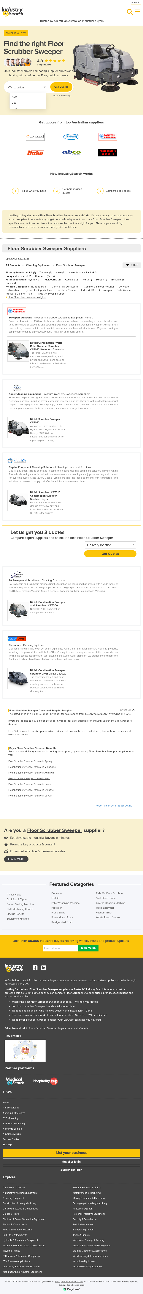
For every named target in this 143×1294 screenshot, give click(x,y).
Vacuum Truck (104, 912)
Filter (134, 265)
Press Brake (58, 912)
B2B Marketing (10, 1118)
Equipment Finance (18, 918)
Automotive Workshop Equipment (20, 1192)
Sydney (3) (34, 279)
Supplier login (71, 1162)
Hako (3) (60, 272)
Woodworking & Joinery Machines (90, 1256)
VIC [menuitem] (14, 103)
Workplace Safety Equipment (88, 1266)
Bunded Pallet (39, 286)
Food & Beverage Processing (17, 1229)
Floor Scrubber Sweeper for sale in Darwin (30, 795)
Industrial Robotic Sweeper (96, 290)
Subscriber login (71, 1170)
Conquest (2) (42, 276)
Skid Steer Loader (106, 898)
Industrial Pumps (11, 1250)
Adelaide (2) (71, 279)
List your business (71, 1153)
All (54, 276)
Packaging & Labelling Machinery (90, 1203)
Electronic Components (15, 1224)
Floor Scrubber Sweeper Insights (27, 297)
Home (6, 1102)
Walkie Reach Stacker (108, 917)
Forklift (55, 898)
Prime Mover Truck (62, 917)
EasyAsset (68, 1019)
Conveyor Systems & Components (20, 1208)
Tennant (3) (45, 272)
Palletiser (56, 907)
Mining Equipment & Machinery (89, 1198)
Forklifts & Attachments (15, 1235)
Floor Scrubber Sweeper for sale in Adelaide (31, 772)
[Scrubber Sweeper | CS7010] (38, 414)
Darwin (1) (11, 283)
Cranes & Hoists (11, 1213)
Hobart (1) (101, 279)
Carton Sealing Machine (20, 904)
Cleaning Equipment (38, 265)
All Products (13, 265)
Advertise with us (12, 1134)
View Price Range (62, 95)
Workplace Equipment (84, 1261)
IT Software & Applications (16, 1261)
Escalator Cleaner (67, 290)
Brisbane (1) (117, 279)
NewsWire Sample (12, 1128)
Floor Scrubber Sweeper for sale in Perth (29, 778)
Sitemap (7, 1144)
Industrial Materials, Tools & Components (24, 1245)
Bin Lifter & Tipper (17, 899)
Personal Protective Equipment (89, 1213)
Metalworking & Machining (87, 1192)
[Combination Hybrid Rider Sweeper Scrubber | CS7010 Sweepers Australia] (38, 338)
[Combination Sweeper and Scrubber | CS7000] (38, 597)
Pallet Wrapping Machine (65, 903)
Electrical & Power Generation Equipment (24, 1219)
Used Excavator (105, 907)
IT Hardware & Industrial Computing (21, 1256)
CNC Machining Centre (20, 909)
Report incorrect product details (114, 805)
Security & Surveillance (84, 1219)
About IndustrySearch (14, 1113)
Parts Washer (124, 290)
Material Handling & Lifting (86, 1187)
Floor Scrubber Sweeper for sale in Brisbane (31, 790)
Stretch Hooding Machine (110, 903)
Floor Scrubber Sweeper (70, 265)
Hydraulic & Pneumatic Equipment (20, 1240)
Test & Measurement (83, 1224)
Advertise (136, 2)
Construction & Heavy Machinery (19, 1203)
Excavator (57, 893)
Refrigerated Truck (62, 922)
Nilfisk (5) (31, 272)
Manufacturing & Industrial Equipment (22, 1271)
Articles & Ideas (11, 1107)
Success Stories (11, 1139)
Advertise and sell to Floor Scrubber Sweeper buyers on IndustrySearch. (46, 1028)
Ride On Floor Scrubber (52, 293)
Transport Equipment (83, 1229)
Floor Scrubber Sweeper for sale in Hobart (30, 784)
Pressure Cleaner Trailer (20, 293)
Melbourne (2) (53, 279)
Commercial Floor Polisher (99, 286)
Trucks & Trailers (81, 1235)
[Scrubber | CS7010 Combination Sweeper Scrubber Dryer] (38, 487)
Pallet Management (83, 1208)
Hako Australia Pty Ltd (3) (83, 272)
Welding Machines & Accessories (90, 1250)
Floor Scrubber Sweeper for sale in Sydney (30, 761)
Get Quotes (61, 86)
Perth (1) (87, 279)
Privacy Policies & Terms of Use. (69, 1281)
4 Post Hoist (14, 894)
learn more (16, 859)
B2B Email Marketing (14, 1123)
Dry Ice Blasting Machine (38, 290)
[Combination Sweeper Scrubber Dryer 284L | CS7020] (38, 665)
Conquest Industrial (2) (18, 276)
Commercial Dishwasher (66, 286)
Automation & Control (14, 1187)
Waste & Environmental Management (92, 1245)
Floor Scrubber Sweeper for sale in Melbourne (32, 767)
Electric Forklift (15, 913)
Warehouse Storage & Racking (88, 1240)
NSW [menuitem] (15, 96)
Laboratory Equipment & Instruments (22, 1266)
